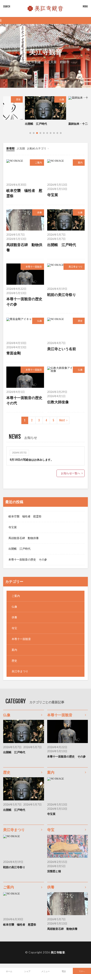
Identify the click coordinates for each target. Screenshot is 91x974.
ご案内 (38, 162)
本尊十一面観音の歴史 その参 (25, 301)
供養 (39, 212)
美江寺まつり (76, 266)
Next (62, 420)
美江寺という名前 (79, 123)
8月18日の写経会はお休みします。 (31, 459)
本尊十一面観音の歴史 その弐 (25, 400)
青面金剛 (13, 353)
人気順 (21, 148)
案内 (80, 162)
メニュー (45, 971)
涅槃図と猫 (54, 871)
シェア (27, 971)
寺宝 (14, 628)
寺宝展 (52, 195)
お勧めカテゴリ (36, 148)
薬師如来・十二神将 (37, 123)
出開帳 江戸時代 (61, 245)
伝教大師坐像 (58, 402)
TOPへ (82, 971)
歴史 (80, 320)
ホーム (9, 971)
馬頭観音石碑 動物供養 (24, 247)
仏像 (18, 99)
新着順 (10, 148)
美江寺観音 (58, 952)
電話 (64, 971)
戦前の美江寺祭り (61, 295)
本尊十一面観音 (34, 266)
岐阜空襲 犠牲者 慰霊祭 (24, 193)
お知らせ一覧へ (70, 473)
